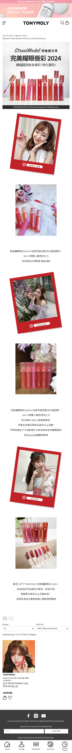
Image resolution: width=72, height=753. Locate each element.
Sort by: (40, 625)
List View (11, 618)
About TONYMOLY (31, 721)
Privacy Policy (49, 738)
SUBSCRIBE (56, 731)
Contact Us (11, 721)
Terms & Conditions (36, 738)
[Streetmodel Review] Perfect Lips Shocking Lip (24, 38)
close (70, 2)
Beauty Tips (20, 36)
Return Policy (22, 738)
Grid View (5, 618)
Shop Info (20, 721)
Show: (6, 625)
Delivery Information (46, 721)
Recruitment (59, 721)
